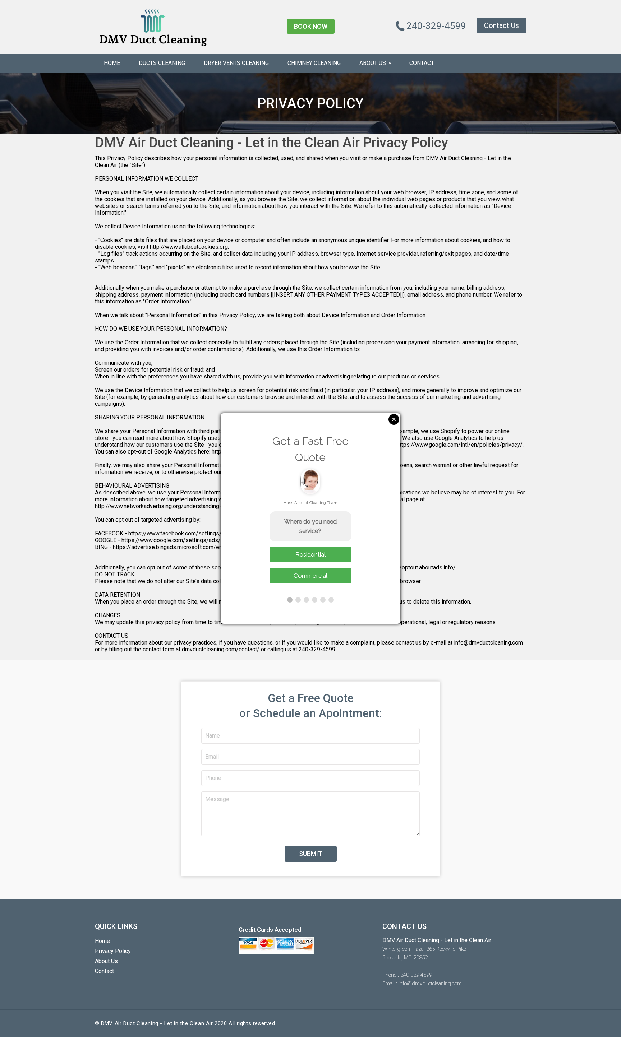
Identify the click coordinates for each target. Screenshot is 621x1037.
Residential (310, 554)
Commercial (310, 575)
